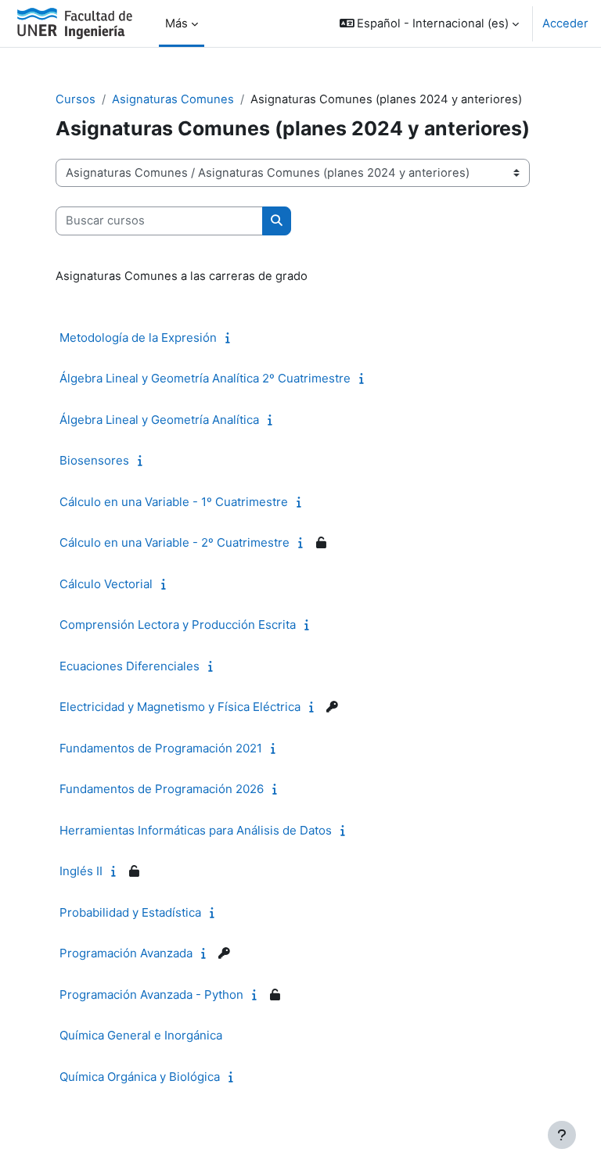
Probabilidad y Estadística (130, 912)
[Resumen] (231, 338)
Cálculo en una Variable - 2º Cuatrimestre (174, 542)
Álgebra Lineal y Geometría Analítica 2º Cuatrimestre (205, 378)
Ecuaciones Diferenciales (129, 666)
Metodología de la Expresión (138, 337)
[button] (429, 23)
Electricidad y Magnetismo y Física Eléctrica (179, 706)
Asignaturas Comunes (173, 99)
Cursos (75, 99)
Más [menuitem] (176, 23)
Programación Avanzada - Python (151, 994)
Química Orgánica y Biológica (139, 1076)
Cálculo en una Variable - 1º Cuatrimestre (173, 501)
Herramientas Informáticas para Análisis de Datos (195, 830)
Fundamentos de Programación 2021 (160, 748)
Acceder (565, 23)
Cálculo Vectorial (106, 583)
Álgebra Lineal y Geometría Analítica (159, 419)
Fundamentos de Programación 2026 (161, 788)
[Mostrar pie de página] (562, 1135)
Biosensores (94, 460)
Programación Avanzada (126, 953)
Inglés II (81, 870)
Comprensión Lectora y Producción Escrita (177, 624)
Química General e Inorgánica (140, 1035)
